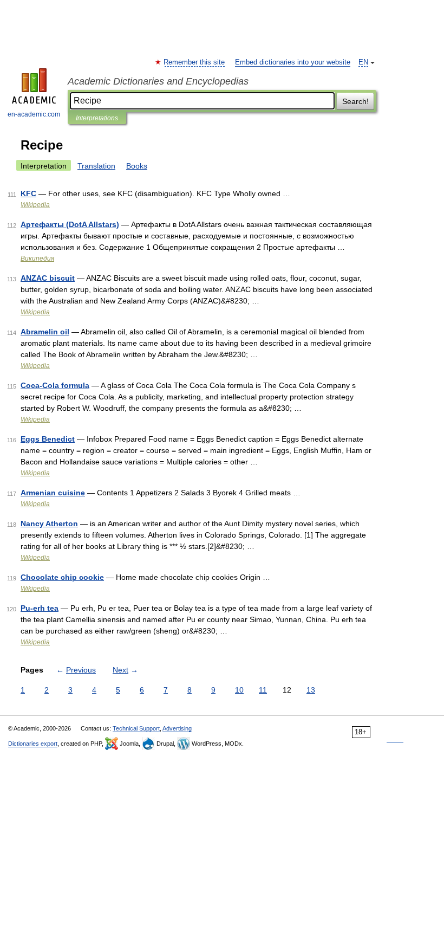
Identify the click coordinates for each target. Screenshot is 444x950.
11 (263, 690)
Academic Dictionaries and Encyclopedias (158, 81)
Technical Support (136, 728)
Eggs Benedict (48, 439)
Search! (355, 101)
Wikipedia (35, 205)
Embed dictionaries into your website (292, 62)
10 (239, 690)
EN (363, 62)
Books (136, 165)
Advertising (177, 728)
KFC (28, 193)
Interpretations (97, 118)
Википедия (37, 258)
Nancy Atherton (49, 523)
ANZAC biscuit (48, 278)
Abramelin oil (45, 331)
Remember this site (195, 62)
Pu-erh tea (39, 608)
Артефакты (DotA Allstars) (70, 224)
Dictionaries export (32, 743)
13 (310, 690)
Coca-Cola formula (55, 385)
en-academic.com (34, 114)
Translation (96, 165)
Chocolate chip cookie (62, 577)
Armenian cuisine (53, 492)
